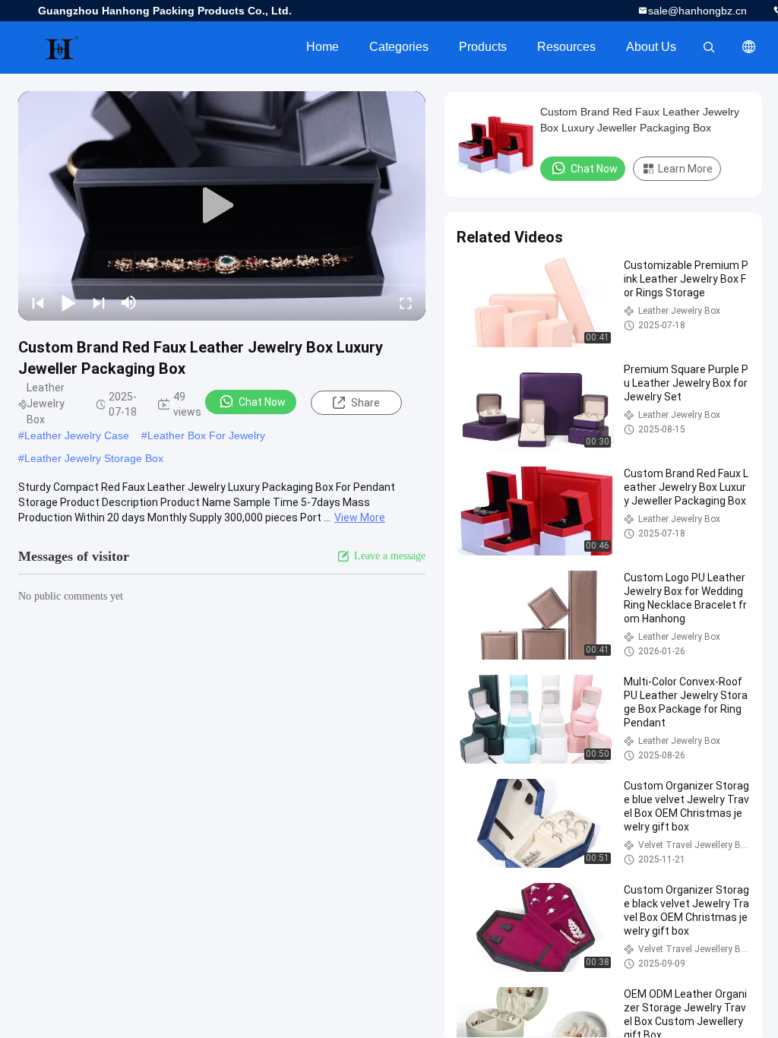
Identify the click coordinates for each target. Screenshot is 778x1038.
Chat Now (262, 402)
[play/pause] (68, 302)
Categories (399, 46)
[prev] (38, 302)
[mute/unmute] (129, 302)
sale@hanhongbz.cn (697, 11)
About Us (651, 46)
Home (322, 46)
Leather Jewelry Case (76, 435)
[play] (222, 206)
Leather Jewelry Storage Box (93, 458)
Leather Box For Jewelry (206, 435)
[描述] (749, 47)
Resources (566, 46)
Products (483, 46)
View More (359, 517)
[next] (99, 302)
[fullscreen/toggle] (406, 302)
